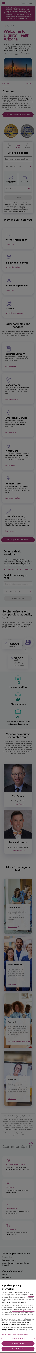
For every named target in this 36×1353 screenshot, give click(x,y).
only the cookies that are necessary (23, 1311)
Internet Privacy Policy (9, 1334)
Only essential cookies (18, 1343)
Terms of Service (22, 1334)
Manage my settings (18, 1338)
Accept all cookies (18, 1349)
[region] (18, 1316)
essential (31, 1296)
